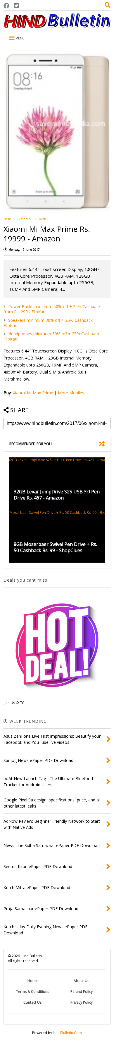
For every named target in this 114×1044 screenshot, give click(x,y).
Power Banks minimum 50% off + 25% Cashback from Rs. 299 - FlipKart (52, 309)
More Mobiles (71, 392)
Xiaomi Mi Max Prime (33, 392)
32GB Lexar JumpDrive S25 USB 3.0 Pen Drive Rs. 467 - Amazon (57, 494)
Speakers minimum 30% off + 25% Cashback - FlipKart (49, 322)
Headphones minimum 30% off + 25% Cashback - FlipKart (53, 336)
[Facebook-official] (6, 6)
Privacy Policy (81, 1002)
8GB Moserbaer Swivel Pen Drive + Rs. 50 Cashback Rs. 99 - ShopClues (55, 547)
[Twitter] (16, 6)
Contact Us (32, 1002)
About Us (81, 980)
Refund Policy (81, 991)
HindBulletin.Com (67, 1032)
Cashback (25, 219)
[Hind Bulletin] (57, 25)
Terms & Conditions (32, 991)
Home (7, 219)
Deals (42, 219)
